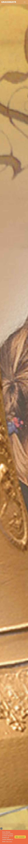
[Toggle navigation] (24, 2)
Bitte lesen (9, 841)
